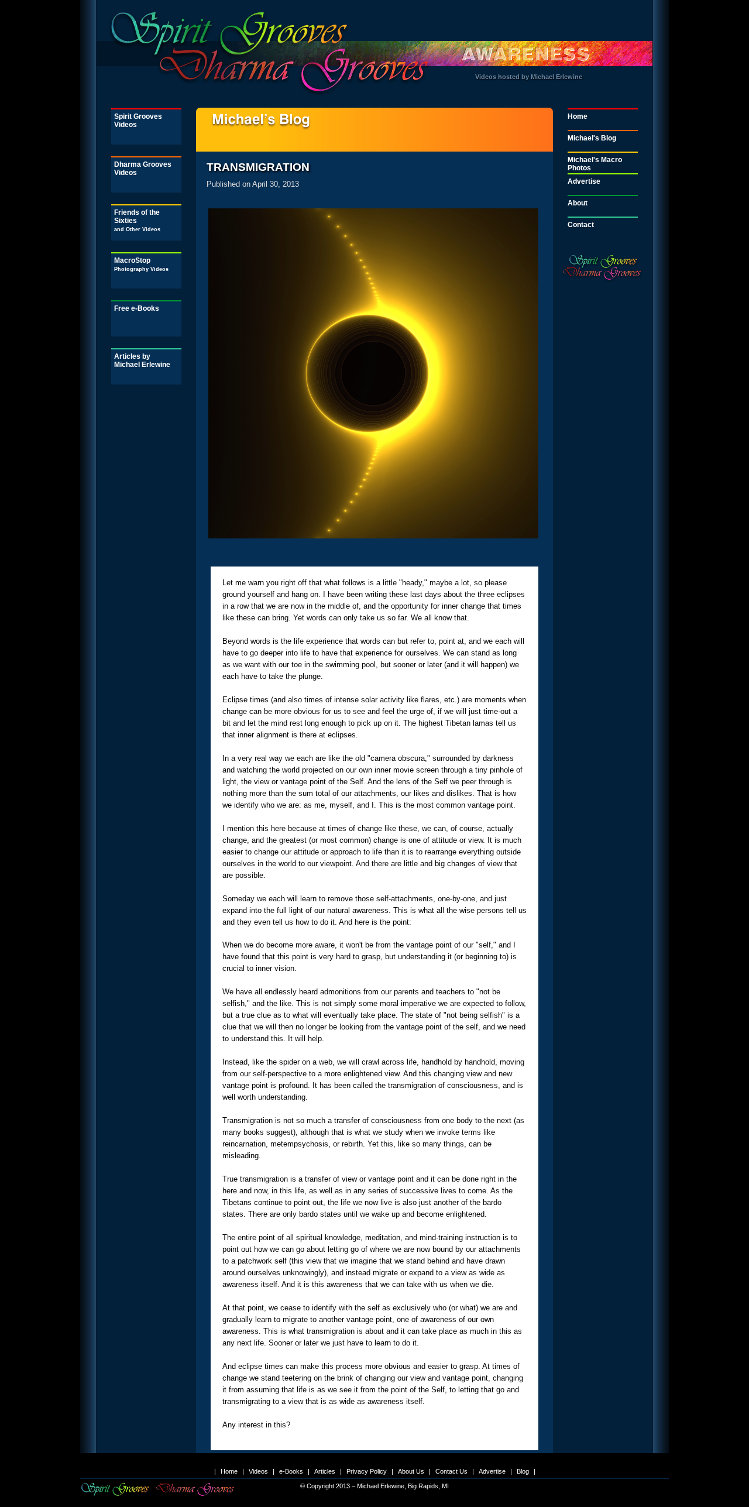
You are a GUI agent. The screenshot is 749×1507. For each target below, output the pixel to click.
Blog (523, 1471)
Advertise (584, 181)
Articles (324, 1471)
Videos (258, 1471)
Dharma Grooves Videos (142, 168)
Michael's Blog (592, 138)
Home (577, 116)
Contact (581, 225)
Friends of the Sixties (137, 220)
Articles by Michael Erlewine (142, 360)
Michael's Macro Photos (595, 164)
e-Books (291, 1471)
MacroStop (141, 264)
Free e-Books (136, 308)
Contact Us (451, 1471)
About (577, 203)
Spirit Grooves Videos (138, 120)
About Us (411, 1471)
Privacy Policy (366, 1471)
